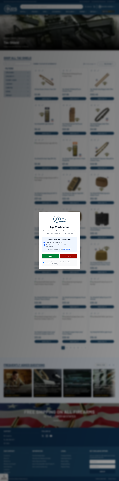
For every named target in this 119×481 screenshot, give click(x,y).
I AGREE (50, 256)
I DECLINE (68, 256)
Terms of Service (67, 249)
